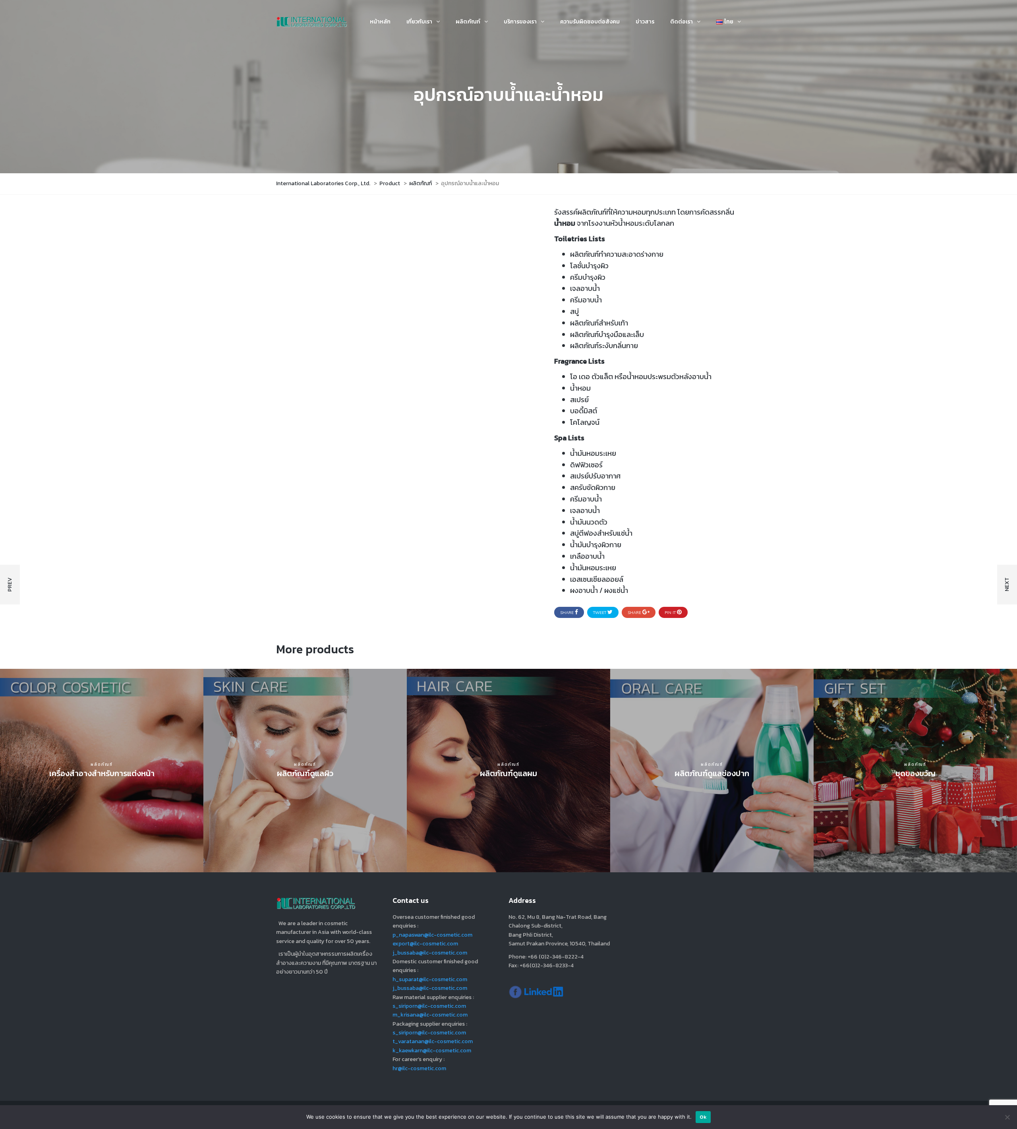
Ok (703, 1117)
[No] (1007, 1117)
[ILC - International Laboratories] (515, 991)
